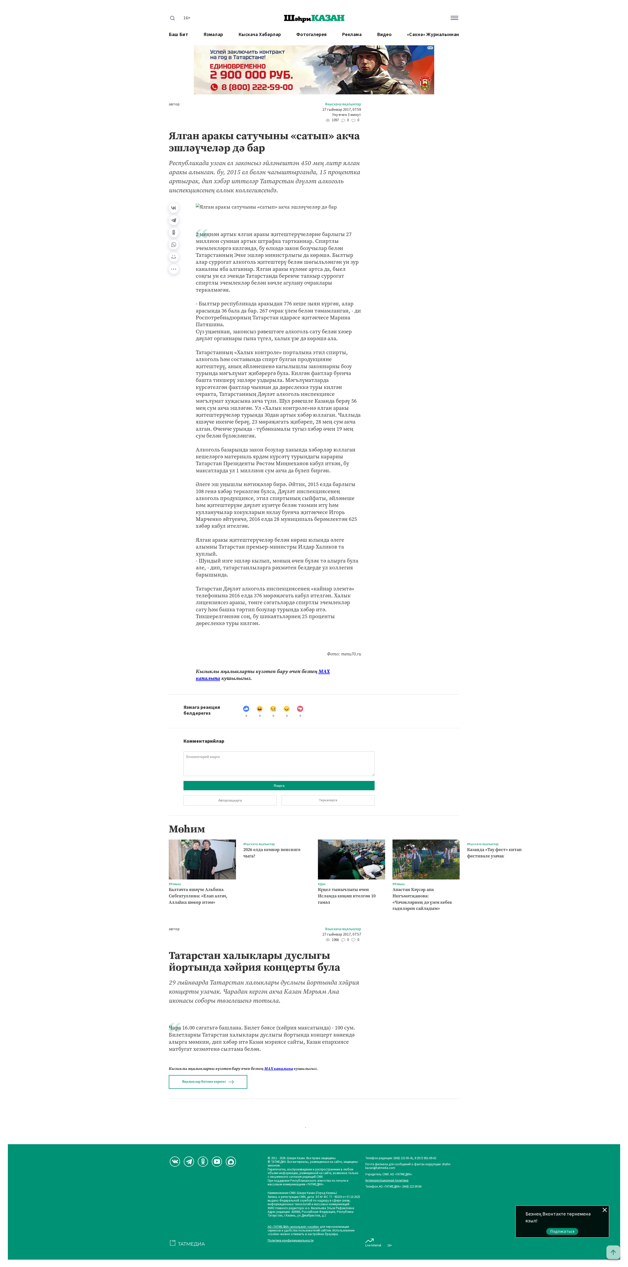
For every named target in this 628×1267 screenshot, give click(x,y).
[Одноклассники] (174, 232)
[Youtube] (217, 1161)
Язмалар (213, 34)
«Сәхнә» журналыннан (433, 34)
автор (174, 104)
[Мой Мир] (174, 257)
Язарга (279, 786)
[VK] (175, 1161)
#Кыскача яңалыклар (343, 104)
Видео (384, 34)
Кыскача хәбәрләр (259, 34)
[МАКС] (231, 1161)
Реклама (352, 34)
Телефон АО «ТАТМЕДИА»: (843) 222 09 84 (393, 1187)
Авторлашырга (230, 800)
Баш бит (178, 34)
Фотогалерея (311, 34)
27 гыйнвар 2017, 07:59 (341, 109)
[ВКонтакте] (174, 208)
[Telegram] (174, 220)
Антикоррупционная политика (386, 1180)
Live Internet (373, 1245)
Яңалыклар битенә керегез (204, 1081)
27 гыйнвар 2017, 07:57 (341, 934)
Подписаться (562, 1231)
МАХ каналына (278, 1068)
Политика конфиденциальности (291, 1240)
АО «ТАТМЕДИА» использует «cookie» (293, 1227)
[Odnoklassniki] (203, 1161)
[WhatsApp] (174, 245)
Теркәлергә (328, 800)
